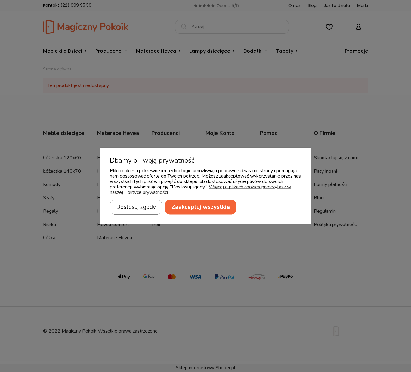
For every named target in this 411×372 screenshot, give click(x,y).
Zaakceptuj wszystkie (201, 207)
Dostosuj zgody (136, 207)
